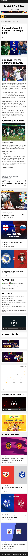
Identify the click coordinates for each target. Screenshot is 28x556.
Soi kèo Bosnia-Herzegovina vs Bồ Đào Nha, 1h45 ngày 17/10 (12, 272)
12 (10, 377)
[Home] (2, 16)
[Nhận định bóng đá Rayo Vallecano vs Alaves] (14, 475)
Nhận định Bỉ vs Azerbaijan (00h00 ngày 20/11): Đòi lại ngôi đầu (13, 214)
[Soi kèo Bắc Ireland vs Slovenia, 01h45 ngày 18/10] (14, 230)
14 (17, 377)
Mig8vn (10, 176)
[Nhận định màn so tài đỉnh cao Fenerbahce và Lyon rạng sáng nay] (14, 532)
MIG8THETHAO (5, 176)
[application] (14, 323)
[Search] (26, 16)
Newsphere (16, 554)
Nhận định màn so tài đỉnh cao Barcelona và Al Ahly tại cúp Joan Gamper (14, 516)
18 (7, 380)
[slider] (13, 328)
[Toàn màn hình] (24, 328)
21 (17, 380)
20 (14, 380)
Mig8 (6, 175)
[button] (14, 323)
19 (10, 380)
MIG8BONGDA (10, 175)
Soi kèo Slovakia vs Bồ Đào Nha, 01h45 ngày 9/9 (20, 183)
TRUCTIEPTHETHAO (6, 177)
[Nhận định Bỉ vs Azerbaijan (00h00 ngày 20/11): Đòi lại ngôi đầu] (14, 201)
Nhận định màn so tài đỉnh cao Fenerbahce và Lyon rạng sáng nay (13, 545)
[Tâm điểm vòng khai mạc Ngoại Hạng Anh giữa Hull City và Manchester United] (14, 446)
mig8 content (11, 37)
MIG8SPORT (16, 175)
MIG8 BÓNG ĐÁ (14, 6)
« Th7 (3, 389)
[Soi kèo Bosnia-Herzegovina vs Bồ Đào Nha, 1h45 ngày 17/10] (14, 259)
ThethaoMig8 (15, 176)
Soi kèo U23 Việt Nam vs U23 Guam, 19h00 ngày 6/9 (7, 183)
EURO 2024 (4, 25)
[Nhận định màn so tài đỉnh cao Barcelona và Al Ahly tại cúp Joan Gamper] (14, 503)
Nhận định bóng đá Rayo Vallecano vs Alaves (12, 300)
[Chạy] (3, 328)
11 (7, 377)
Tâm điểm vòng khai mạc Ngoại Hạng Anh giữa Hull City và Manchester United (13, 459)
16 (24, 377)
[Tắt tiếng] (22, 328)
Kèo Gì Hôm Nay (10, 212)
